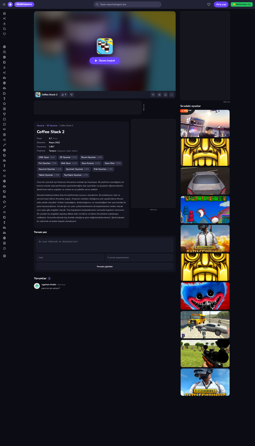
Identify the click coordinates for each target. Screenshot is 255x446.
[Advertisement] (88, 107)
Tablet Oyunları (49, 175)
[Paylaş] (159, 94)
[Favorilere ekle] (153, 94)
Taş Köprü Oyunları (76, 175)
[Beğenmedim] (71, 94)
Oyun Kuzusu (91, 163)
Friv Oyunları (48, 163)
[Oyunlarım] (208, 4)
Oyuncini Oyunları (50, 169)
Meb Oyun (69, 163)
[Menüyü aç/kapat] (4, 4)
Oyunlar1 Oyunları (77, 169)
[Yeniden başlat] (165, 94)
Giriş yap (221, 4)
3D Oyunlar (52, 125)
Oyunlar (40, 125)
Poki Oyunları (103, 169)
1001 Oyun (47, 157)
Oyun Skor (113, 163)
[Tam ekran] (171, 94)
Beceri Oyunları (91, 157)
